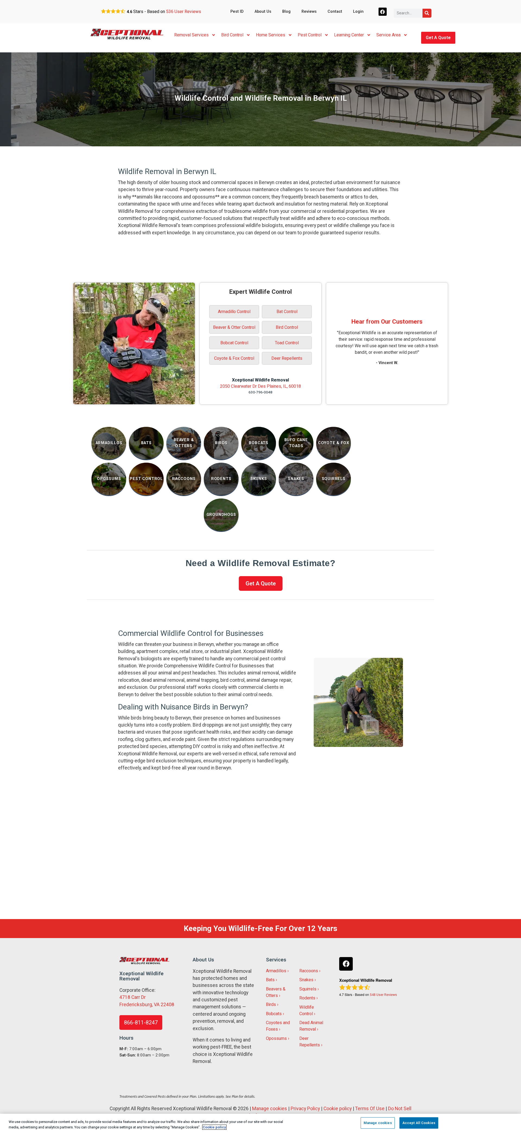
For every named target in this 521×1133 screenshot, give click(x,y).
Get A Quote (438, 37)
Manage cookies (269, 1108)
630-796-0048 (260, 392)
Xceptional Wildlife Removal (260, 380)
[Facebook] (383, 12)
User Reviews (183, 11)
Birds (271, 1004)
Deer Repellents (286, 358)
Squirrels (307, 989)
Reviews (309, 11)
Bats (270, 979)
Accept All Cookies (418, 1123)
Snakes (306, 979)
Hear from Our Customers (386, 321)
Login (358, 11)
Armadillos (276, 970)
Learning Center (349, 34)
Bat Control (287, 311)
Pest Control (310, 34)
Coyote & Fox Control (234, 358)
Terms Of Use (370, 1108)
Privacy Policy (305, 1108)
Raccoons (308, 970)
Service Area (388, 34)
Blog (286, 11)
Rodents (307, 998)
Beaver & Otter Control (234, 327)
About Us (263, 11)
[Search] (426, 13)
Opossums (276, 1038)
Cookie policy (337, 1108)
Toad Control (287, 342)
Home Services (270, 34)
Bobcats (274, 1013)
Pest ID (237, 11)
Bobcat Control (234, 342)
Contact (335, 11)
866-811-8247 (141, 1022)
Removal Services (191, 34)
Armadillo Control (234, 311)
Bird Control (232, 34)
